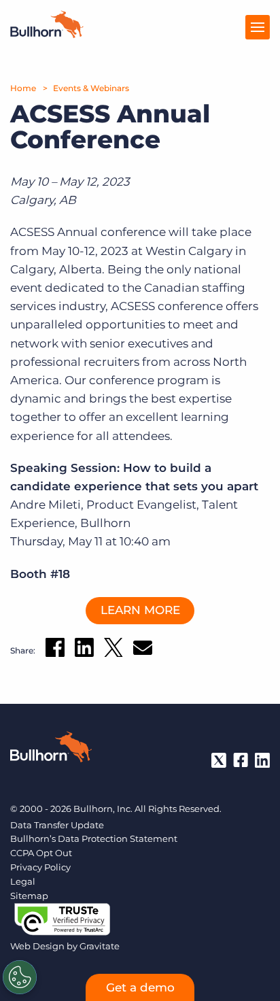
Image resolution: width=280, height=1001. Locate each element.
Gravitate (100, 945)
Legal (22, 881)
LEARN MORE (140, 610)
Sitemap (29, 895)
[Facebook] (240, 760)
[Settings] (20, 977)
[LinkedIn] (262, 760)
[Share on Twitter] (113, 650)
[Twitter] (218, 760)
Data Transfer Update (57, 824)
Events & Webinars (91, 88)
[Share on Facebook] (55, 650)
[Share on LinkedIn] (84, 650)
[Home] (47, 34)
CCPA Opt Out (41, 852)
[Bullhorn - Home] (51, 749)
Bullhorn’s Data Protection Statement (93, 838)
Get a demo (140, 987)
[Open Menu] (257, 27)
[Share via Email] (142, 650)
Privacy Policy (40, 867)
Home (23, 88)
